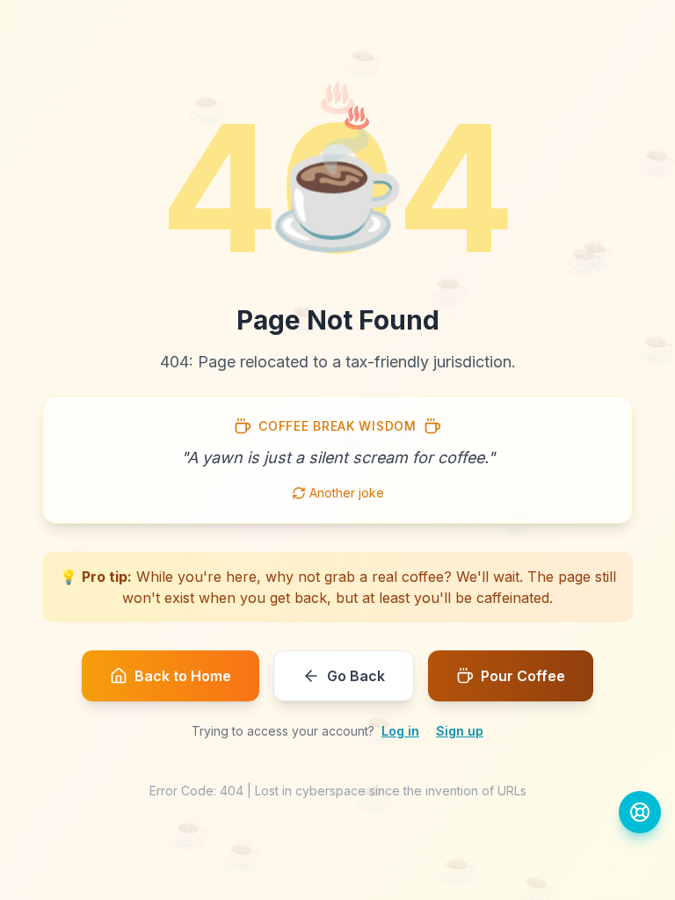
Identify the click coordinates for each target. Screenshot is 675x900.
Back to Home (182, 676)
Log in (400, 730)
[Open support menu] (640, 812)
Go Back (356, 676)
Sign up (459, 730)
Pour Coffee (523, 676)
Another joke (346, 492)
